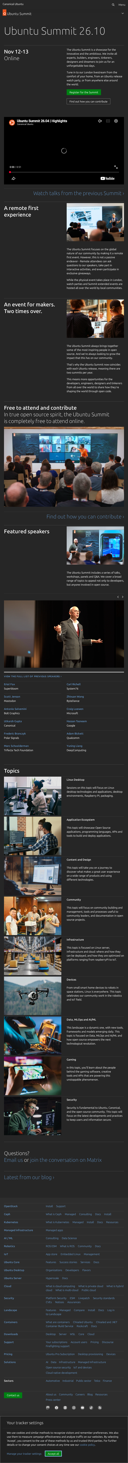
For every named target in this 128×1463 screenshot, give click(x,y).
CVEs (49, 1302)
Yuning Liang (74, 745)
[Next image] (122, 596)
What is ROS (67, 1246)
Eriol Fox (9, 684)
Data (53, 1362)
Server (63, 1334)
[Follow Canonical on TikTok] (91, 1408)
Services (85, 1262)
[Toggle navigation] (122, 13)
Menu (121, 4)
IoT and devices (83, 1367)
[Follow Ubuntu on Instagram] (74, 1408)
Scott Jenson (12, 696)
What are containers (58, 1322)
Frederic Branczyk (15, 733)
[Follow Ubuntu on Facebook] (57, 1408)
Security (9, 1298)
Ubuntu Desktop (14, 1270)
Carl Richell (74, 684)
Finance (107, 1380)
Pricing (94, 1342)
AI (47, 1362)
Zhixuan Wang (75, 696)
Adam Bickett (75, 733)
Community (85, 1246)
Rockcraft (82, 1326)
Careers (80, 1394)
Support (61, 1206)
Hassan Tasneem (77, 721)
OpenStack (11, 1206)
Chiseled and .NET (106, 1322)
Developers (72, 1270)
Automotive (53, 1380)
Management (92, 1254)
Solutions (10, 1362)
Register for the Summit (84, 92)
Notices (59, 1302)
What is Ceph (54, 1214)
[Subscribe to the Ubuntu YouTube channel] (83, 1408)
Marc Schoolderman (16, 745)
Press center (53, 1399)
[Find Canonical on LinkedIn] (65, 1408)
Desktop (51, 1334)
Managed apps (54, 1230)
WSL (72, 1334)
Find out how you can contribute (89, 101)
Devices (111, 1354)
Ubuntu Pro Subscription (60, 1354)
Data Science (69, 1238)
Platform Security (56, 1298)
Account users (79, 1342)
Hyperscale (52, 1278)
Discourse (108, 1342)
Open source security (58, 1367)
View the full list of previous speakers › (33, 676)
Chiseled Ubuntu (83, 1322)
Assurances (73, 1302)
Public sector (83, 1380)
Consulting (85, 1214)
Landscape (10, 1310)
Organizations (54, 1270)
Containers (10, 1322)
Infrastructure (67, 1362)
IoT (6, 1254)
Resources (112, 1222)
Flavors (86, 1270)
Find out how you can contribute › (85, 516)
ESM (72, 1298)
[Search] (113, 4)
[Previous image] (118, 596)
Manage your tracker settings (24, 1453)
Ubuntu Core (12, 1262)
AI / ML (8, 1238)
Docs (98, 1214)
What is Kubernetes (57, 1222)
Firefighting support (58, 1346)
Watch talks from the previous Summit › (78, 193)
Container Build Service (59, 1326)
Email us (13, 1160)
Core (81, 1334)
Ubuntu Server (13, 1278)
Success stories (68, 1262)
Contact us (13, 1395)
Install (49, 1206)
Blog (90, 1394)
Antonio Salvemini (15, 708)
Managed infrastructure (18, 1230)
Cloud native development (61, 1372)
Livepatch (84, 1298)
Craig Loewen (75, 708)
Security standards (104, 1298)
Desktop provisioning (90, 1354)
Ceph (7, 1214)
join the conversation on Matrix (66, 1160)
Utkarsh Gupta (13, 721)
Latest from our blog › (29, 1177)
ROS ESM (51, 1246)
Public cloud (89, 1290)
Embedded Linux (70, 1254)
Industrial (68, 1380)
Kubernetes (11, 1222)
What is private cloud (90, 1286)
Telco (97, 1380)
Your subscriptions (56, 1342)
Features (51, 1262)
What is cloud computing (60, 1286)
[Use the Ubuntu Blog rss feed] (100, 1408)
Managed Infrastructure (92, 1362)
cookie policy (87, 1444)
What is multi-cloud (67, 1290)
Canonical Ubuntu (13, 3)
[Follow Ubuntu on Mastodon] (48, 1408)
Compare (79, 1310)
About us (51, 1394)
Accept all (53, 1453)
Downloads (11, 1334)
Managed (70, 1214)
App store (51, 1254)
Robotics (9, 1246)
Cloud (7, 1286)
